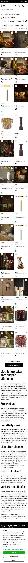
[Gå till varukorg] (22, 5)
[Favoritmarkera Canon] (26, 32)
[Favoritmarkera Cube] (12, 59)
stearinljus (21, 410)
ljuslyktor (14, 383)
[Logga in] (15, 5)
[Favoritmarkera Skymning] (26, 280)
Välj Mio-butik (23, 1)
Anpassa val (14, 560)
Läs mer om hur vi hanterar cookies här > (13, 549)
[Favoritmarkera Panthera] (26, 115)
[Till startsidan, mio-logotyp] (3, 6)
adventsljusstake (17, 460)
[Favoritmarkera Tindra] (12, 86)
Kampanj (17, 25)
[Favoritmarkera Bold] (12, 32)
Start (2, 14)
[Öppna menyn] (26, 5)
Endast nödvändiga (14, 556)
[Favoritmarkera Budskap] (12, 307)
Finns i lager (10, 25)
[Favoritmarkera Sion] (12, 280)
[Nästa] (26, 21)
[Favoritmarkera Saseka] (26, 254)
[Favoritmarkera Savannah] (26, 307)
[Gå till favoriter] (19, 5)
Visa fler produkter (14, 365)
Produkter (6, 14)
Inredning (11, 14)
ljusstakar (7, 383)
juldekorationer (7, 462)
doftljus (15, 419)
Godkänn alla (14, 552)
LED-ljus (12, 388)
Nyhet (22, 25)
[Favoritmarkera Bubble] (12, 254)
